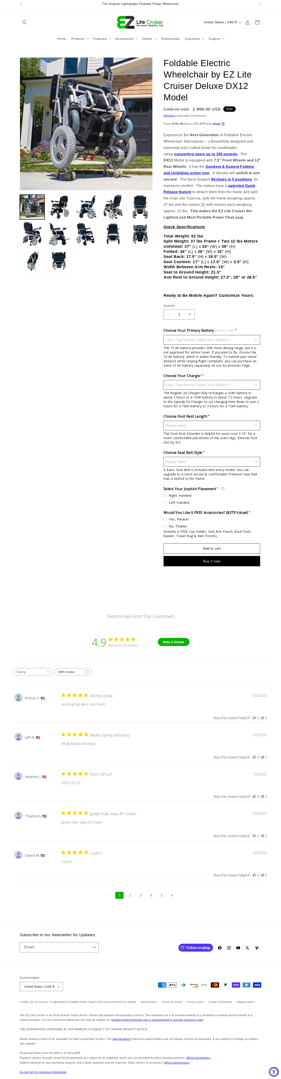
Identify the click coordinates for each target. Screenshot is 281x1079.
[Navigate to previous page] (109, 895)
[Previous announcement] (21, 4)
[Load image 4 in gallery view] (113, 207)
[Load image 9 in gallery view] (113, 234)
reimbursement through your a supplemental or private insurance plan (157, 1019)
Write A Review (173, 642)
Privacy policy (195, 1002)
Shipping (170, 115)
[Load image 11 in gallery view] (32, 261)
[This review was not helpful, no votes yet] (262, 717)
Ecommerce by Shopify (122, 1002)
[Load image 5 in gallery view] (140, 207)
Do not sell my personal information (43, 1072)
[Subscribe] (94, 947)
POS (99, 1002)
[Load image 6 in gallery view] (32, 234)
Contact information (220, 1002)
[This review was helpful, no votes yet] (254, 717)
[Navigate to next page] (172, 895)
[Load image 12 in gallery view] (59, 261)
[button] (24, 22)
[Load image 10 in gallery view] (140, 234)
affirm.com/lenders (198, 1057)
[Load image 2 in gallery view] (59, 207)
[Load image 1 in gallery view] (32, 207)
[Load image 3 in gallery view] (86, 207)
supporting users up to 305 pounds (205, 154)
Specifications (121, 1039)
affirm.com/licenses (176, 1062)
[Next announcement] (260, 4)
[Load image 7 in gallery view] (59, 234)
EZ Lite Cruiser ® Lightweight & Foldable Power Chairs (63, 1002)
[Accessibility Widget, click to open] (274, 1072)
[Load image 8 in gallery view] (86, 234)
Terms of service (172, 1002)
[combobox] (33, 672)
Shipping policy (246, 1002)
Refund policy (149, 1002)
